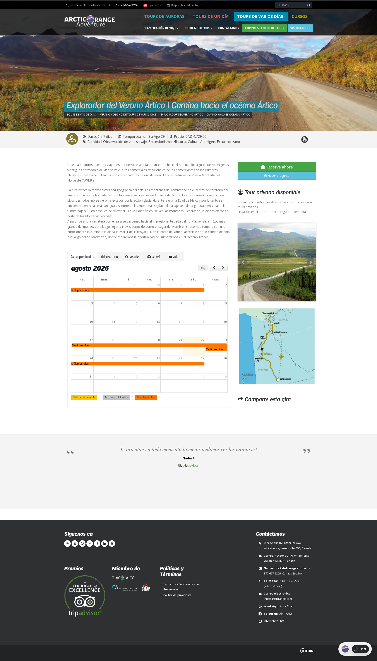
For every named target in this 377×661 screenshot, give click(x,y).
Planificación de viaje (160, 28)
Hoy (202, 268)
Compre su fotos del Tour (264, 28)
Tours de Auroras (164, 16)
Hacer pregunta (278, 175)
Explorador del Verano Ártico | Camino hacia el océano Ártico (205, 114)
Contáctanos (228, 28)
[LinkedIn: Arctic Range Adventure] (104, 543)
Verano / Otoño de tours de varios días (128, 114)
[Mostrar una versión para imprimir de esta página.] (304, 137)
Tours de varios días (260, 16)
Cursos (299, 16)
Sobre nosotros (197, 28)
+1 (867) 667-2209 (289, 581)
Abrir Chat (286, 606)
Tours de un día (210, 16)
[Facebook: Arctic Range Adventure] (89, 543)
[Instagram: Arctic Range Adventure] (75, 543)
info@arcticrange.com (278, 599)
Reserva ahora (279, 167)
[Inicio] (91, 21)
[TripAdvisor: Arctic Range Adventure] (67, 543)
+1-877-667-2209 (126, 5)
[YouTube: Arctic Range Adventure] (112, 543)
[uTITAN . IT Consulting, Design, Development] (306, 650)
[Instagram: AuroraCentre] (82, 543)
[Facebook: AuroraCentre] (97, 543)
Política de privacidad (177, 595)
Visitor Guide (300, 28)
